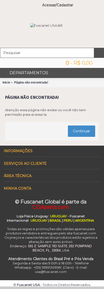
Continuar (81, 131)
